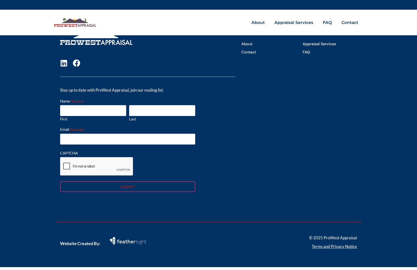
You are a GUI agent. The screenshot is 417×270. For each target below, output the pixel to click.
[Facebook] (76, 63)
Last (132, 119)
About (258, 22)
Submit (127, 186)
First (64, 119)
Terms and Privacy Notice (334, 246)
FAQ (327, 22)
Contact (349, 22)
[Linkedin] (64, 63)
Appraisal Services (293, 22)
